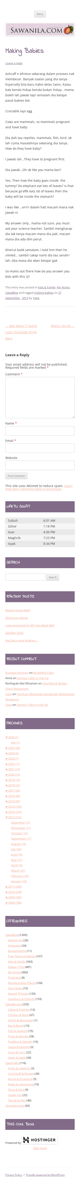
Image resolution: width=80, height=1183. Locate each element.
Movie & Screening (20, 1079)
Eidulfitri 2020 (14, 633)
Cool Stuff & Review (21, 1074)
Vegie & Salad (17, 1058)
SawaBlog (11, 293)
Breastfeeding (17, 951)
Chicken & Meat (18, 1015)
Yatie (36, 298)
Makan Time (16, 967)
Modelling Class (43, 673)
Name (11, 423)
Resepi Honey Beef (17, 610)
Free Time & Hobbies (21, 956)
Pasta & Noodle (18, 1036)
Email (10, 441)
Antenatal (14, 946)
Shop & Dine (16, 1090)
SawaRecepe (13, 1004)
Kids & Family (47, 287)
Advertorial (15, 940)
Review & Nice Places (21, 983)
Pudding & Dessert (20, 1042)
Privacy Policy (13, 1175)
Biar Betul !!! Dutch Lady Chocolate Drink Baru (21, 332)
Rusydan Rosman (16, 673)
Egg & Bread (16, 1026)
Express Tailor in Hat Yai (32, 678)
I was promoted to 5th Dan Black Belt (29, 625)
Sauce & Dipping (18, 1047)
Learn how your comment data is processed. (39, 487)
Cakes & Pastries (19, 1010)
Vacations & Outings (21, 999)
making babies (43, 293)
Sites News (15, 988)
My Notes (63, 287)
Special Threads (18, 994)
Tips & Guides (17, 1100)
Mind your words (16, 618)
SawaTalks (12, 1063)
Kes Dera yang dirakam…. (21, 640)
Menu (40, 14)
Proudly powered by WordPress (45, 1175)
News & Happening (20, 1084)
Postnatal (14, 978)
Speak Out (15, 1095)
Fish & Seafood (18, 1031)
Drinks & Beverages (20, 1020)
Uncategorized (14, 1106)
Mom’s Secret (63, 326)
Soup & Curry (17, 1052)
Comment (13, 374)
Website (11, 458)
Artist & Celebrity (19, 1068)
